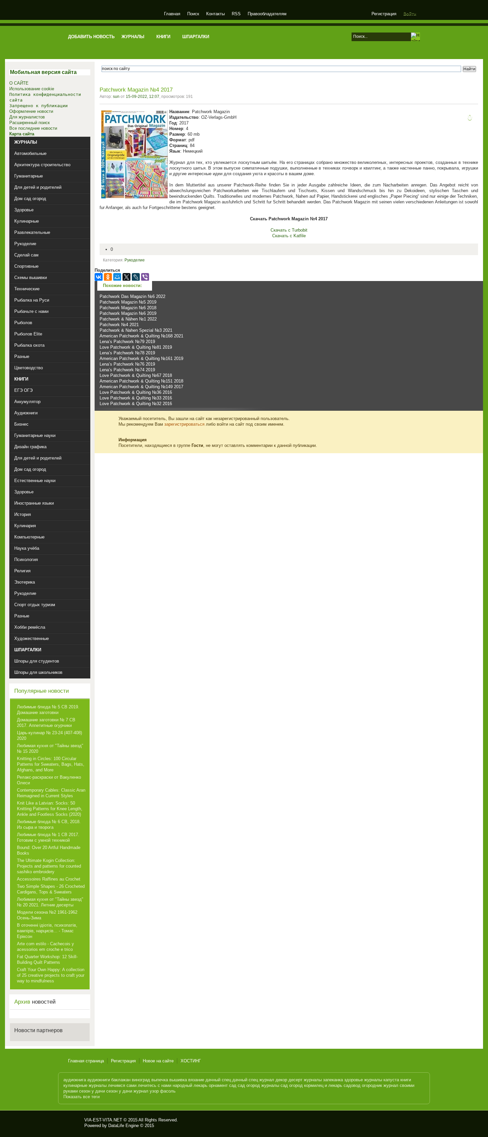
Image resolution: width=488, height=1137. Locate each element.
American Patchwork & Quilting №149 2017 (141, 386)
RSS (236, 13)
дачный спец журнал (253, 1079)
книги (405, 1079)
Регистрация (383, 13)
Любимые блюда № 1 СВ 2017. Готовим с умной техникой (48, 837)
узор (154, 1091)
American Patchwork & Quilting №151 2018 (141, 381)
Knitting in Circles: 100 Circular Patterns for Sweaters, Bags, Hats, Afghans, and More (50, 764)
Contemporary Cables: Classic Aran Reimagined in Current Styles (51, 793)
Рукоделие (134, 260)
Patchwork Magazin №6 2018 (128, 307)
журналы (313, 1079)
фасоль (168, 1091)
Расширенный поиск (29, 122)
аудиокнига (74, 1079)
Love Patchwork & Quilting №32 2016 (136, 403)
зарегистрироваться (184, 424)
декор (281, 1079)
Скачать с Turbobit (289, 230)
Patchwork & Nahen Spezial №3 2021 (136, 330)
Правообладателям (267, 13)
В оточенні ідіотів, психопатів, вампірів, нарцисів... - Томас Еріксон (47, 931)
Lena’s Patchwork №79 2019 (127, 341)
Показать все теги (81, 1096)
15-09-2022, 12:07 (142, 96)
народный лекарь (190, 1085)
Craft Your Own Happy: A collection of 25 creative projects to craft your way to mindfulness (50, 975)
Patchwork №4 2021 (119, 324)
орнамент (218, 1085)
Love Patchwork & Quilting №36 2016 (136, 392)
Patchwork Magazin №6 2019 (128, 313)
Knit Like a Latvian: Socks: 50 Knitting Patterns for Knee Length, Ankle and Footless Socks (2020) (49, 809)
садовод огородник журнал (371, 1085)
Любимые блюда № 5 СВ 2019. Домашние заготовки (48, 709)
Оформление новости (31, 111)
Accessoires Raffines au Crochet (48, 879)
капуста (391, 1079)
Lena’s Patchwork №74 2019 (127, 369)
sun (116, 96)
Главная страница (86, 1060)
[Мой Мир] (117, 277)
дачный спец (218, 1079)
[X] (126, 277)
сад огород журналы (258, 1085)
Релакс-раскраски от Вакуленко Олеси (49, 780)
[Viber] (145, 277)
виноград (141, 1079)
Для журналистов (27, 116)
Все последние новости (33, 128)
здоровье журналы (363, 1079)
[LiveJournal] (136, 277)
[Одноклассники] (108, 277)
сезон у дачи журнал (127, 1091)
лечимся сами (122, 1085)
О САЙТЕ (19, 83)
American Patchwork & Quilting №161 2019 (141, 358)
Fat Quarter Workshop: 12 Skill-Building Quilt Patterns (47, 959)
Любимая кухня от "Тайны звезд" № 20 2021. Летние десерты (50, 902)
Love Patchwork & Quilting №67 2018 (136, 375)
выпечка (159, 1079)
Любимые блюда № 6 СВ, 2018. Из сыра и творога (49, 824)
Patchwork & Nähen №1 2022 (128, 319)
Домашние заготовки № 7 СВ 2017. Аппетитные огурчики (46, 722)
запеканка (333, 1079)
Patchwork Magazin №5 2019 (128, 302)
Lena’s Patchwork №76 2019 (127, 364)
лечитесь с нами (154, 1085)
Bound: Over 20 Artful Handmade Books (48, 850)
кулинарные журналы (85, 1085)
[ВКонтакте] (99, 277)
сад (232, 1085)
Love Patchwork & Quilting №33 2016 (136, 397)
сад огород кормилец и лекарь (311, 1085)
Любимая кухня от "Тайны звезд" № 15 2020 (50, 748)
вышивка (178, 1079)
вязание (196, 1079)
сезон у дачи (92, 1091)
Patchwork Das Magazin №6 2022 (132, 296)
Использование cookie (31, 88)
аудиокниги (98, 1079)
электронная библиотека (112, 15)
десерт (295, 1079)
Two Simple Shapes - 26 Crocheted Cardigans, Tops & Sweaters (51, 889)
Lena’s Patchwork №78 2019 (127, 352)
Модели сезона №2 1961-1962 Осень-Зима (47, 915)
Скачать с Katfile (289, 235)
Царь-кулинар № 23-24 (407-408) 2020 (49, 735)
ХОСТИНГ (191, 1060)
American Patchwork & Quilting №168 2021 (141, 335)
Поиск (193, 13)
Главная (172, 13)
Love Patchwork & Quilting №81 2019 (136, 347)
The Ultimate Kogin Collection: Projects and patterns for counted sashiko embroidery (49, 866)
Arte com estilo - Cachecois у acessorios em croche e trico (45, 946)
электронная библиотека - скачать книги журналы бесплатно (73, 1122)
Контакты (215, 13)
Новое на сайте (158, 1060)
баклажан (120, 1079)
